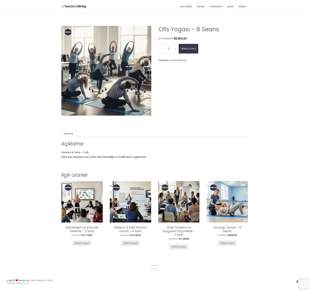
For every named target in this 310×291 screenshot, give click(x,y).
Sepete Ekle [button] (82, 243)
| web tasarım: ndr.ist (41, 280)
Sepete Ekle (188, 48)
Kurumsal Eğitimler (178, 60)
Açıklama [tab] (68, 133)
